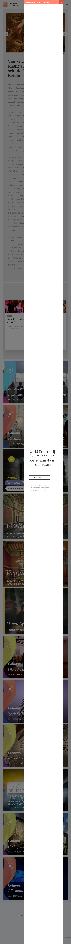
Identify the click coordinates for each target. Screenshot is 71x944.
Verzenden (39, 478)
